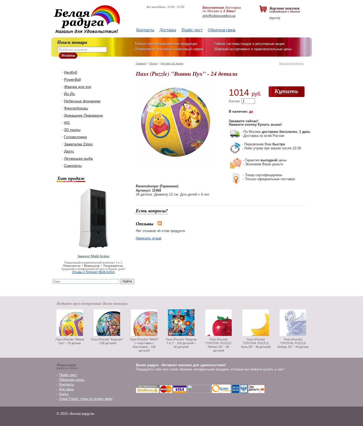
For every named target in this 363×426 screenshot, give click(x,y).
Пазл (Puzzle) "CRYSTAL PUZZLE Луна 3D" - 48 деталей (256, 343)
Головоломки (75, 137)
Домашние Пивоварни (83, 115)
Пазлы (153, 63)
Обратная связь (221, 29)
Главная (141, 63)
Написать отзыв (148, 238)
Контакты (145, 29)
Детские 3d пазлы (172, 63)
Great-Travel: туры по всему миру (86, 399)
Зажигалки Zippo (78, 144)
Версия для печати (291, 63)
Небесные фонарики (82, 101)
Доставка (167, 29)
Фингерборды (76, 108)
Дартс (69, 151)
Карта (63, 394)
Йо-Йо (69, 94)
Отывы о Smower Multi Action (93, 272)
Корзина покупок (284, 9)
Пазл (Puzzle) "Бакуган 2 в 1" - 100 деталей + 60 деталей (181, 343)
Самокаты (73, 165)
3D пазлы (72, 130)
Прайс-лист (192, 29)
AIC (67, 122)
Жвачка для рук (77, 87)
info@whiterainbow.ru (218, 15)
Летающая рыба (78, 158)
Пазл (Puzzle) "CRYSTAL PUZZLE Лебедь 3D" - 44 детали (293, 343)
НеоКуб (70, 72)
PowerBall (72, 79)
